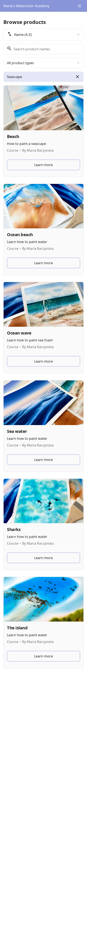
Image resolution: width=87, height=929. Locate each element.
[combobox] (43, 34)
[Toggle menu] (79, 6)
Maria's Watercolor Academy (26, 6)
